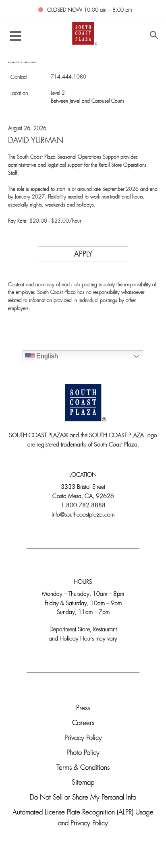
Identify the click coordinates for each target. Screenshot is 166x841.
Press (83, 708)
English (46, 356)
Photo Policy (83, 753)
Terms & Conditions (83, 768)
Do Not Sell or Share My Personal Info (83, 797)
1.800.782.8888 (83, 506)
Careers (83, 723)
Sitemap (83, 782)
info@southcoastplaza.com (83, 515)
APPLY (83, 254)
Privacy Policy (83, 738)
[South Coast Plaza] (83, 32)
